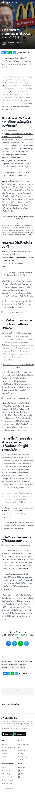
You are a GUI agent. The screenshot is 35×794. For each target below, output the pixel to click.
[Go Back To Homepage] (9, 2)
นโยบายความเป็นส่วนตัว (8, 748)
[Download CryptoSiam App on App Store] (7, 734)
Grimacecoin (13, 664)
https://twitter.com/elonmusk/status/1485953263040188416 (18, 217)
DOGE (4, 86)
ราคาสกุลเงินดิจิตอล (23, 744)
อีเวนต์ (19, 748)
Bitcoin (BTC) (5, 768)
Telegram (23, 777)
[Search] (28, 2)
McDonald (5, 667)
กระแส (28, 333)
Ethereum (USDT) (6, 771)
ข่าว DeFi (20, 760)
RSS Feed (4, 751)
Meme (12, 667)
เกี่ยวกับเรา (4, 754)
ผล (2, 181)
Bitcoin (4, 661)
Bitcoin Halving (22, 757)
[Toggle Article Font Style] (28, 53)
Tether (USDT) (5, 774)
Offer (17, 667)
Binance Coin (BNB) (7, 780)
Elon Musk (29, 661)
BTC (11, 378)
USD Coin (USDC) (6, 777)
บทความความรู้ (22, 751)
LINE (22, 774)
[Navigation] (32, 2)
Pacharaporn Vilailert (14, 43)
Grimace (4, 664)
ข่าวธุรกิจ (5, 26)
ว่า (27, 568)
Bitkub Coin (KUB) (6, 783)
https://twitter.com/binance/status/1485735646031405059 (18, 366)
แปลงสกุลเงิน (21, 754)
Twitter (23, 667)
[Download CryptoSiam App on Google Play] (19, 734)
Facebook (23, 768)
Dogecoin (21, 661)
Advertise (4, 744)
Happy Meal (22, 664)
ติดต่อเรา (4, 757)
